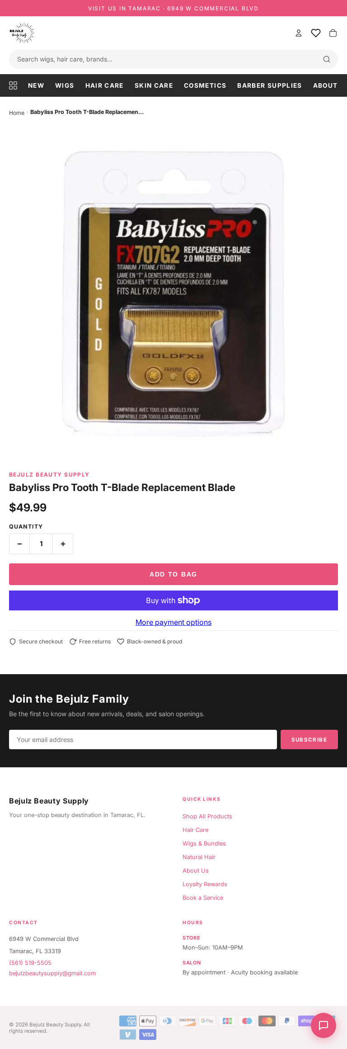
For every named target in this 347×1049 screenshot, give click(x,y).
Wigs (64, 85)
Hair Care (104, 85)
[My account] (299, 33)
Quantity (26, 526)
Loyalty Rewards (205, 884)
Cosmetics (205, 85)
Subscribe (309, 740)
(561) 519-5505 (30, 962)
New (36, 85)
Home (16, 112)
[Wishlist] (316, 33)
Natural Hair (199, 857)
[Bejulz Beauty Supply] (148, 33)
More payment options (173, 622)
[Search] (327, 59)
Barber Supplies (269, 85)
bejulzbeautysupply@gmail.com (52, 973)
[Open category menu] (16, 85)
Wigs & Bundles (204, 843)
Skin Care (154, 85)
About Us (196, 870)
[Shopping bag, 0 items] (333, 33)
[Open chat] (323, 1025)
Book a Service (203, 897)
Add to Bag (173, 574)
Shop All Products (207, 816)
